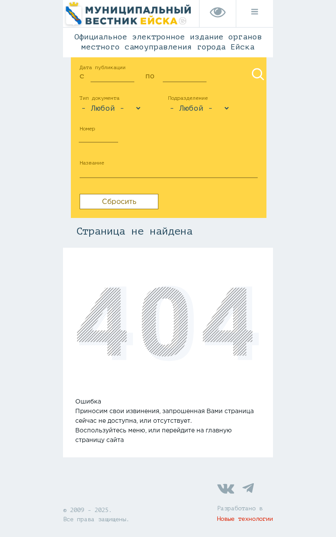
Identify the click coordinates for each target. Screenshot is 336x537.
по (150, 75)
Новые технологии (245, 519)
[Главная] (127, 28)
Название (92, 163)
